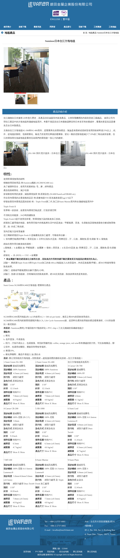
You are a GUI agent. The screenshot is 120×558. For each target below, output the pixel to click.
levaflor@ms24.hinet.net (63, 530)
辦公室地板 (77, 552)
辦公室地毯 (92, 552)
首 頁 (85, 33)
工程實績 (97, 27)
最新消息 (37, 27)
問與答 (52, 27)
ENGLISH (55, 19)
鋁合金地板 (64, 552)
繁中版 (66, 19)
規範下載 (22, 27)
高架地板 (51, 552)
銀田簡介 (7, 27)
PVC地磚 (39, 552)
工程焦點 (112, 27)
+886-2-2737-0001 (57, 521)
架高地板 (27, 552)
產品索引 (67, 27)
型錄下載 (82, 27)
